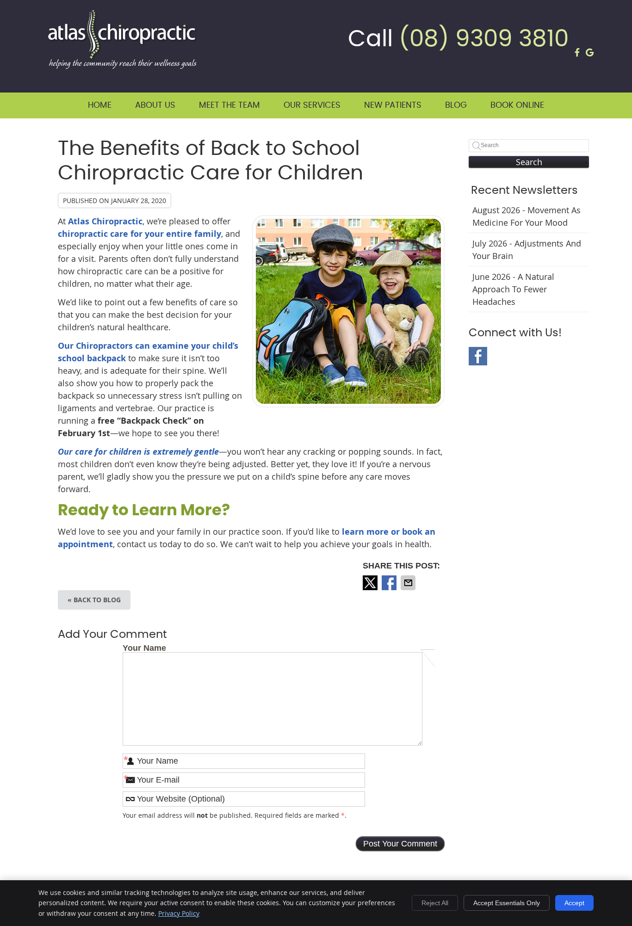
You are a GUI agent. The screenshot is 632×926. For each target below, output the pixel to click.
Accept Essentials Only (506, 903)
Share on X (371, 582)
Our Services (312, 105)
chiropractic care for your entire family (139, 234)
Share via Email (409, 582)
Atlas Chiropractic (105, 221)
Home (100, 105)
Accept (574, 903)
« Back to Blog (94, 599)
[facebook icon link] (577, 48)
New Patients (392, 105)
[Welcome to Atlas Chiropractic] (123, 65)
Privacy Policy (178, 913)
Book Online (517, 105)
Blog (456, 105)
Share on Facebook (390, 582)
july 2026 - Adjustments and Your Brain (526, 249)
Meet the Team (229, 105)
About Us (155, 105)
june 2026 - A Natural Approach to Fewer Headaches (513, 289)
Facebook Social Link (478, 356)
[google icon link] (590, 48)
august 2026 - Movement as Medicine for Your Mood (526, 216)
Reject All (434, 903)
